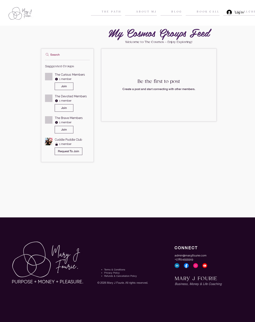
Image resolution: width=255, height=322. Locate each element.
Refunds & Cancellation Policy (120, 276)
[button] (67, 82)
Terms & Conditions (114, 269)
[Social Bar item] (177, 265)
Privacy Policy (112, 272)
